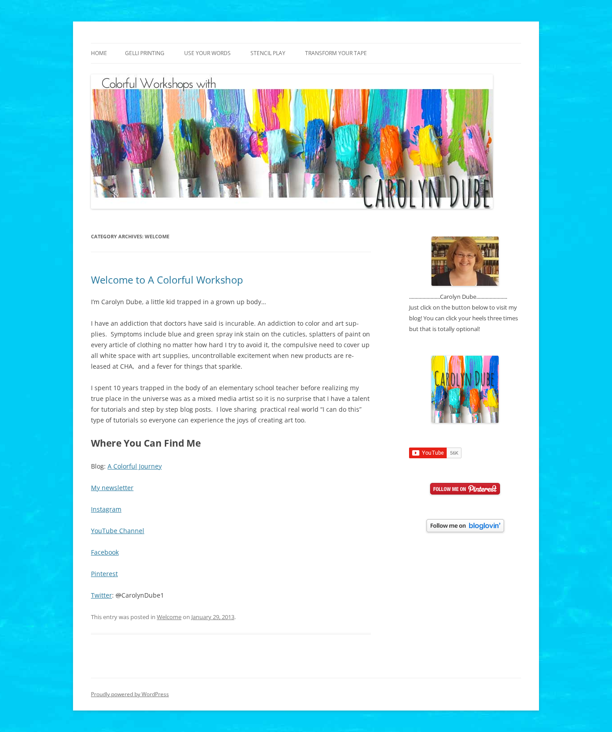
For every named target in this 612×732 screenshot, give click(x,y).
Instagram (106, 509)
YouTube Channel (117, 530)
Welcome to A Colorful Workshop (167, 279)
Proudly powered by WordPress (130, 694)
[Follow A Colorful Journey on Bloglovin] (465, 530)
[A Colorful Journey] (465, 421)
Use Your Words (207, 53)
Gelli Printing (144, 53)
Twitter (101, 595)
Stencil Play (267, 53)
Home (99, 53)
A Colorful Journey (135, 466)
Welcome (169, 617)
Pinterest (104, 573)
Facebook (105, 552)
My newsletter (112, 487)
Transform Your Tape (336, 53)
